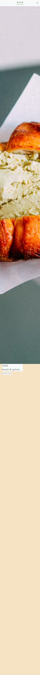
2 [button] (35, 201)
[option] (20, 185)
